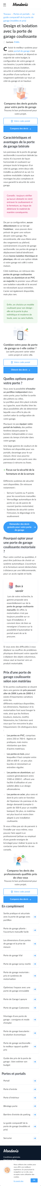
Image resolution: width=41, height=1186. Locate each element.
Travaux (7, 14)
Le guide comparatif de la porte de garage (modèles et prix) (19, 17)
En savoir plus (18, 1181)
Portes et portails (21, 14)
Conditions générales (11, 1157)
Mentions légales (10, 1160)
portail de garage (22, 51)
